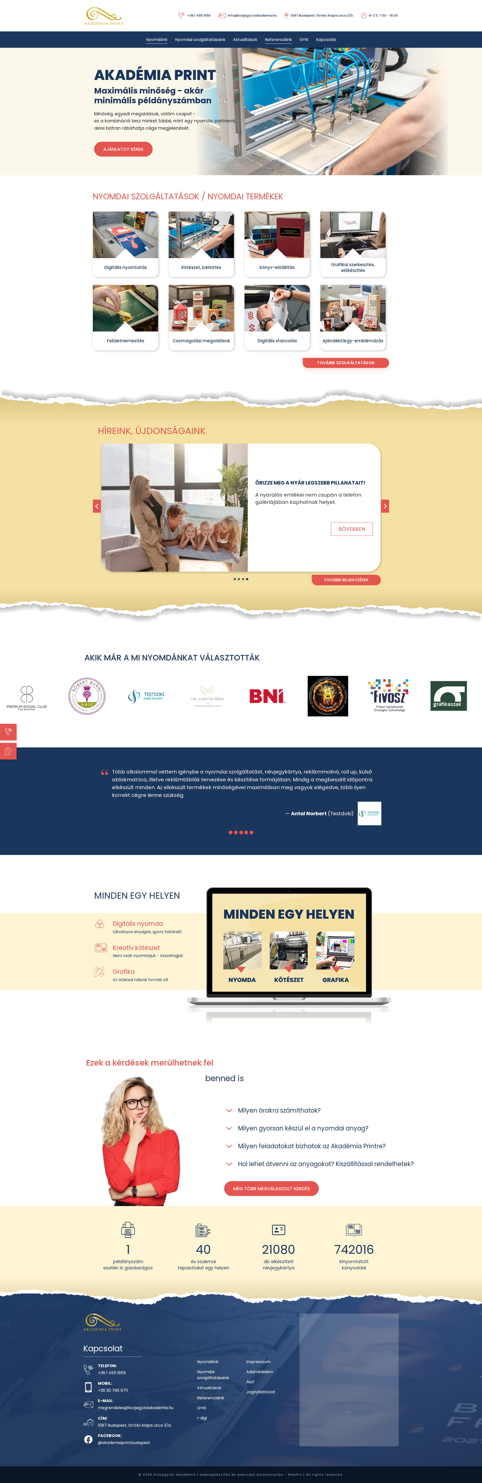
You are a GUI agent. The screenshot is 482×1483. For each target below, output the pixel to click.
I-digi (202, 1426)
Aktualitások (245, 39)
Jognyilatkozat (260, 1400)
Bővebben (352, 525)
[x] (174, 508)
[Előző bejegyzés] (97, 506)
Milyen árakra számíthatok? (279, 1118)
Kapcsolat (326, 39)
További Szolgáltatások (346, 363)
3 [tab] (243, 579)
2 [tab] (239, 579)
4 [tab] (247, 579)
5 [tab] (251, 840)
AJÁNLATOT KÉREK (123, 149)
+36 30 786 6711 (113, 1398)
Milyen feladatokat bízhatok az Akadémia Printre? (312, 1154)
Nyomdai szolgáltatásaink (200, 39)
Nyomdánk (156, 39)
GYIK (304, 39)
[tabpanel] (241, 512)
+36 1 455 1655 (112, 1380)
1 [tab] (235, 579)
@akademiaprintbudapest (124, 1450)
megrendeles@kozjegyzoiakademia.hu (135, 1415)
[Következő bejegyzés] (385, 506)
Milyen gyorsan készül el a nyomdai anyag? (303, 1136)
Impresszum (258, 1369)
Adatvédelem (259, 1379)
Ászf (250, 1390)
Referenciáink (278, 39)
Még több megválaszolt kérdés (271, 1196)
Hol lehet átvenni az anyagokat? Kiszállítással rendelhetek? (326, 1172)
